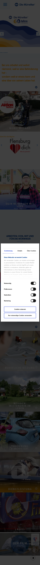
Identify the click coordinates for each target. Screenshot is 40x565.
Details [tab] (20, 251)
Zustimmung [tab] (8, 251)
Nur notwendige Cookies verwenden (20, 315)
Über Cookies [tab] (31, 251)
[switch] (33, 289)
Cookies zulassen (20, 309)
